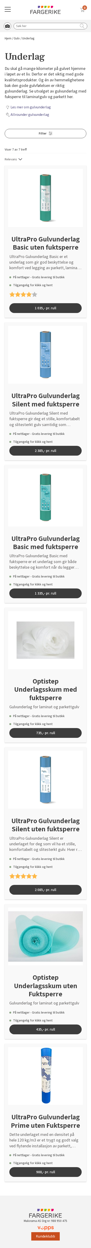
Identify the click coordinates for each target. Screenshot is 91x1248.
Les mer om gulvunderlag (30, 107)
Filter (42, 133)
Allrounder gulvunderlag (29, 114)
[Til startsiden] (45, 10)
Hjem (8, 38)
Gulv (17, 38)
